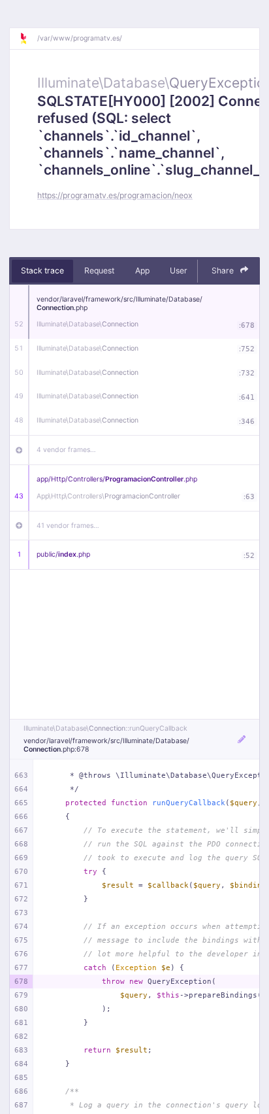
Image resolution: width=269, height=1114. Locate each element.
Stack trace (42, 270)
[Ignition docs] (28, 38)
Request (99, 270)
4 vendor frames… (66, 449)
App (142, 270)
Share (224, 270)
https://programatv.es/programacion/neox (115, 195)
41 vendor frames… (68, 525)
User (178, 270)
